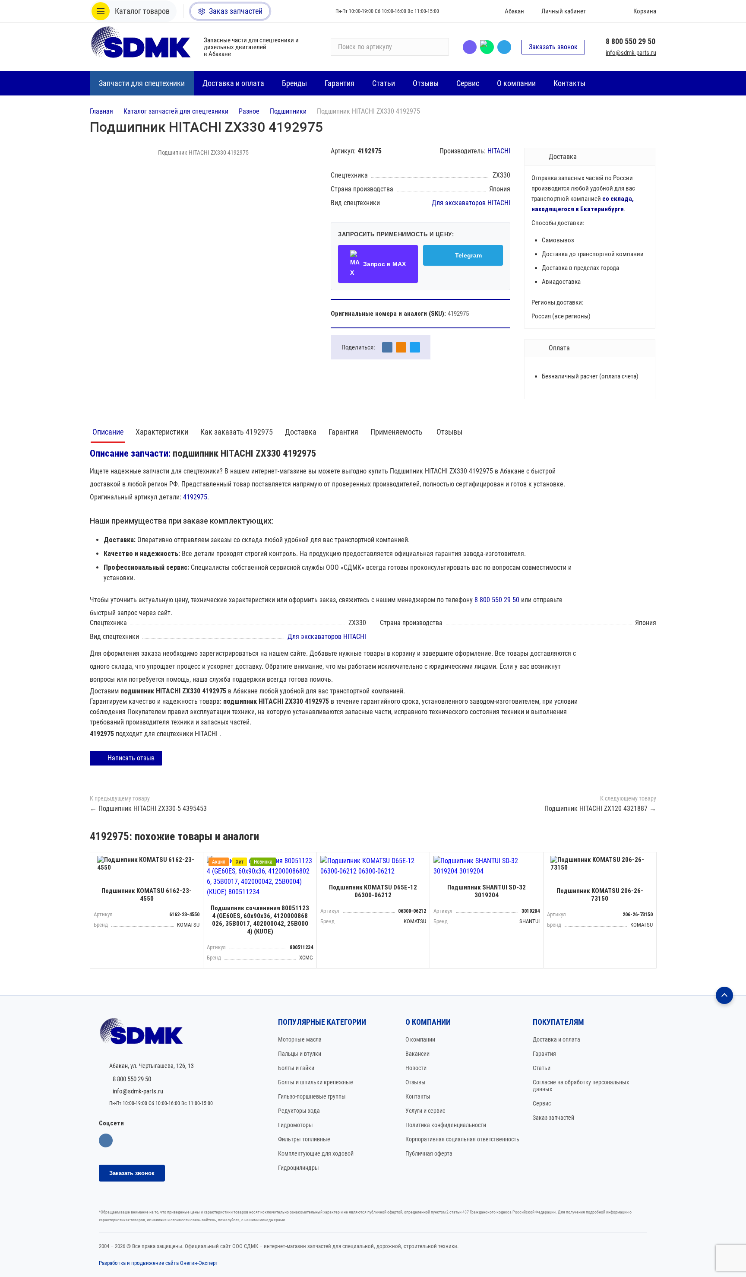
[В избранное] (194, 861)
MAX (487, 47)
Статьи (541, 1067)
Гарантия (343, 431)
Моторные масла (300, 1039)
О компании (420, 1039)
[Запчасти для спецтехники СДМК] (141, 47)
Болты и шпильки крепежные (315, 1082)
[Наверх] (724, 995)
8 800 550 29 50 (630, 41)
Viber (470, 47)
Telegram (504, 47)
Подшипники (288, 111)
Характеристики (162, 431)
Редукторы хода (299, 1110)
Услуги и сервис (425, 1110)
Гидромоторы (295, 1124)
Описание (107, 431)
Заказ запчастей (553, 1117)
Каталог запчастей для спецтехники (175, 111)
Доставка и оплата (556, 1039)
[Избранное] (605, 11)
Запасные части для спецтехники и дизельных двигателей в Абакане (251, 47)
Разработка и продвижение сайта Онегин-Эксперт (158, 1263)
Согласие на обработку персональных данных (581, 1086)
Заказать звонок (553, 47)
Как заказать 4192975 (236, 431)
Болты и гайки (296, 1067)
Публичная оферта (428, 1153)
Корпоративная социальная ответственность (462, 1139)
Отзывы (449, 431)
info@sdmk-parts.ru (631, 52)
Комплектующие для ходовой (316, 1153)
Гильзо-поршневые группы (312, 1096)
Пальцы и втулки (299, 1053)
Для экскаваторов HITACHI (471, 203)
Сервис (542, 1103)
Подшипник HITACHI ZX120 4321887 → (600, 808)
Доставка (300, 431)
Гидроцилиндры (298, 1167)
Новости (416, 1067)
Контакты (417, 1096)
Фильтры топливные (304, 1139)
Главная (101, 111)
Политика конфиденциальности (445, 1124)
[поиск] (438, 47)
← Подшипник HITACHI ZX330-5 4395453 (148, 808)
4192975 (195, 497)
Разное (249, 111)
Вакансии (417, 1053)
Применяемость (397, 431)
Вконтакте (106, 1140)
